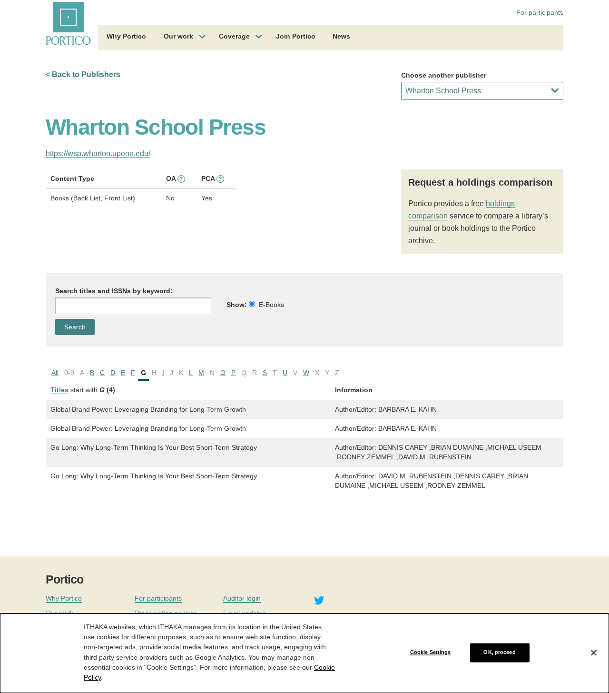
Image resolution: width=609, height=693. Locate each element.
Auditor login (242, 598)
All (55, 372)
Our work (178, 36)
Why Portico (126, 36)
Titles (59, 390)
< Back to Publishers (83, 74)
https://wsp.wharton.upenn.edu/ (98, 153)
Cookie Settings (430, 652)
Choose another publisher (443, 75)
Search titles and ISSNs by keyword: (114, 291)
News (341, 36)
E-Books (271, 304)
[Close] (593, 652)
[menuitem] (126, 37)
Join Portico (295, 36)
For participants (539, 12)
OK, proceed (499, 652)
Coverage (234, 36)
